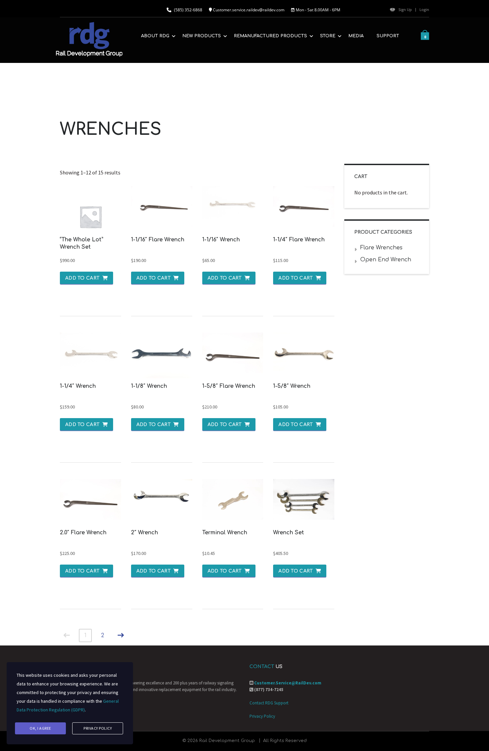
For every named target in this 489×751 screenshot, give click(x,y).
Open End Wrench (385, 260)
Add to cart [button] (82, 278)
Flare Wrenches (381, 248)
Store (327, 36)
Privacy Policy (262, 716)
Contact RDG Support (268, 703)
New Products (201, 36)
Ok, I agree (40, 728)
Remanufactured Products (270, 36)
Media (356, 36)
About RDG (155, 36)
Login (424, 9)
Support (388, 36)
